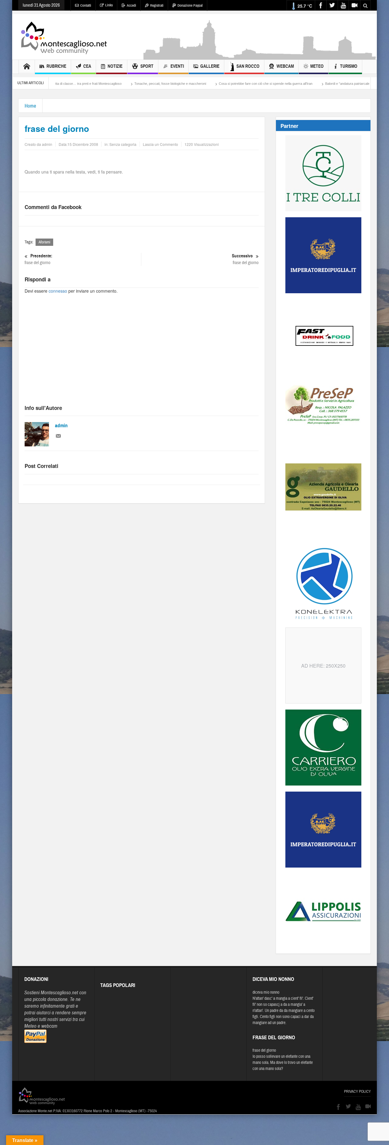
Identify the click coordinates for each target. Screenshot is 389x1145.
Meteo (317, 66)
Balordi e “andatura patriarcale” (318, 83)
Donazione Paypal (190, 5)
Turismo (348, 66)
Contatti (85, 5)
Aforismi (44, 242)
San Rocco (248, 66)
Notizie (115, 66)
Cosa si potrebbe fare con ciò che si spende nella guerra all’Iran (236, 83)
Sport (146, 66)
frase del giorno (38, 259)
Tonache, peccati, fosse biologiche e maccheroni (140, 83)
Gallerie (209, 66)
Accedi (131, 5)
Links (109, 5)
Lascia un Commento (160, 144)
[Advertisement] (260, 56)
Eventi (177, 66)
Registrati (157, 5)
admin (61, 425)
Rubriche (56, 66)
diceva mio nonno (266, 992)
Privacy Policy (357, 1091)
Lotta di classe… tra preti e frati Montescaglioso (57, 83)
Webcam (285, 66)
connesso (58, 291)
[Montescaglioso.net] (63, 37)
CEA (87, 66)
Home (30, 106)
